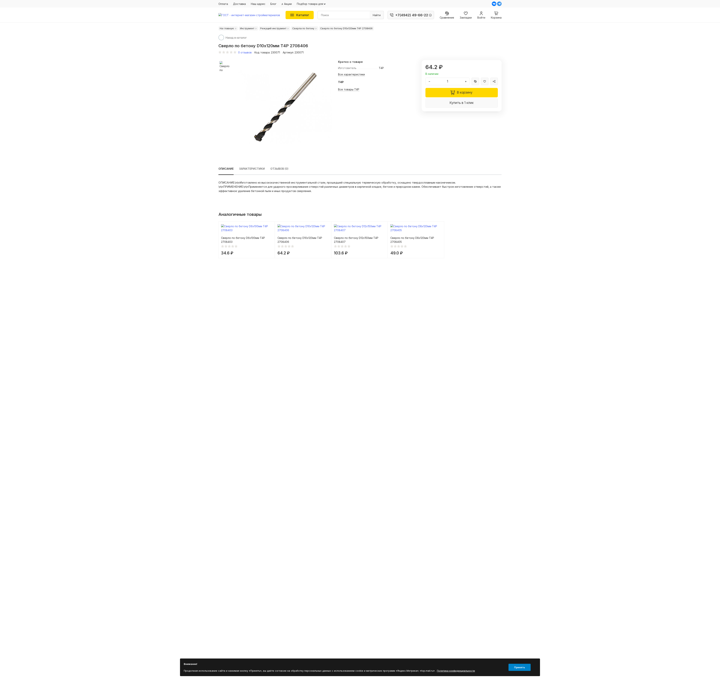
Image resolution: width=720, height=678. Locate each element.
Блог (273, 3)
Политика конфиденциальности (456, 670)
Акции (288, 3)
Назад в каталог (236, 37)
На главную (227, 28)
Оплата (223, 3)
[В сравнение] (475, 81)
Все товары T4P (348, 89)
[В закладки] (484, 81)
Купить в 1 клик (462, 103)
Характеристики (252, 168)
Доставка (239, 3)
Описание (226, 168)
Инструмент (247, 28)
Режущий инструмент (273, 28)
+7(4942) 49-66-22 (411, 15)
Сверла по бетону (303, 28)
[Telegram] (499, 4)
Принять (519, 667)
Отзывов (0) (279, 168)
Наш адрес (258, 3)
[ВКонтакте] (494, 4)
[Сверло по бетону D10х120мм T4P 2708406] (285, 107)
